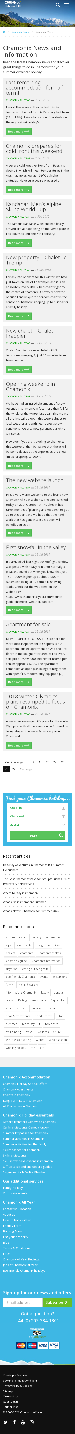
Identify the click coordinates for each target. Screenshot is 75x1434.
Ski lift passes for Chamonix (21, 1150)
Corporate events (15, 1193)
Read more (15, 131)
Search (34, 835)
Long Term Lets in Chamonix (22, 1100)
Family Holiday (13, 1188)
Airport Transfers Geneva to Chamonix (29, 1122)
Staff (60, 1016)
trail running (13, 1032)
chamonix (26, 953)
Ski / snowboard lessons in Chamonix (28, 1161)
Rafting (22, 1000)
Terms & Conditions (16, 1248)
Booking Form (12, 1231)
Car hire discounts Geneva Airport (26, 1127)
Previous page (14, 762)
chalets (10, 953)
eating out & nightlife (35, 969)
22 (62, 762)
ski (24, 1008)
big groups (43, 945)
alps (8, 945)
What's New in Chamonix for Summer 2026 (31, 911)
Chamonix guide (16, 961)
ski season (38, 1008)
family (9, 985)
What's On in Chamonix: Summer (24, 902)
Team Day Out (31, 1024)
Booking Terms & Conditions (20, 1380)
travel (29, 1032)
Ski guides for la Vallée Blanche (24, 1172)
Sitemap (8, 1391)
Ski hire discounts (15, 1155)
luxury (45, 992)
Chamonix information (46, 961)
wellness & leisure (49, 1032)
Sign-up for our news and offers (37, 1292)
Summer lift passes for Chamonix (25, 1133)
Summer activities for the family (24, 1144)
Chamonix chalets (49, 953)
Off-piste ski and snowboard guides (27, 1167)
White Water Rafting (18, 1040)
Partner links (10, 1407)
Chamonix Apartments (18, 1089)
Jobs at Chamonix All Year (20, 1265)
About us (9, 1214)
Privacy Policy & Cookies (18, 1386)
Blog (6, 1242)
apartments (24, 945)
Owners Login (11, 1396)
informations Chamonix (21, 992)
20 (47, 762)
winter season (58, 1040)
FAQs (6, 1254)
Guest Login (10, 1401)
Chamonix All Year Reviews (21, 1259)
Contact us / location (17, 1209)
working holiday (16, 1048)
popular (59, 992)
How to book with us (17, 1220)
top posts (51, 1024)
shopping (12, 1008)
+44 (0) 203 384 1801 (37, 1320)
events (44, 977)
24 (13, 769)
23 (6, 769)
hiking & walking (28, 985)
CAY (57, 945)
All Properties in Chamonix (21, 1106)
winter (40, 1040)
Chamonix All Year (18, 100)
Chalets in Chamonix (16, 1095)
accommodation (17, 937)
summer (11, 1024)
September (58, 1000)
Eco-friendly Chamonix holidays (24, 1270)
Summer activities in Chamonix (23, 1139)
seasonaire (39, 1000)
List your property (15, 1237)
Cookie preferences (15, 1375)
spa (52, 1008)
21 (54, 762)
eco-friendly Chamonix (20, 977)
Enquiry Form (12, 1226)
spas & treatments (18, 1016)
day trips (11, 969)
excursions (60, 977)
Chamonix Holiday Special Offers (25, 1084)
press (9, 1000)
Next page (25, 769)
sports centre (44, 1016)
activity (37, 937)
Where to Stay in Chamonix (20, 893)
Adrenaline (53, 937)
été (33, 1048)
